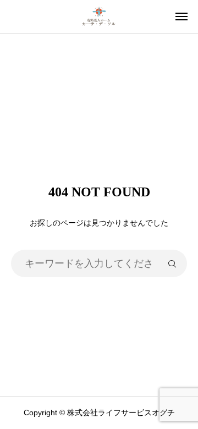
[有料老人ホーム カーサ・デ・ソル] (99, 16)
